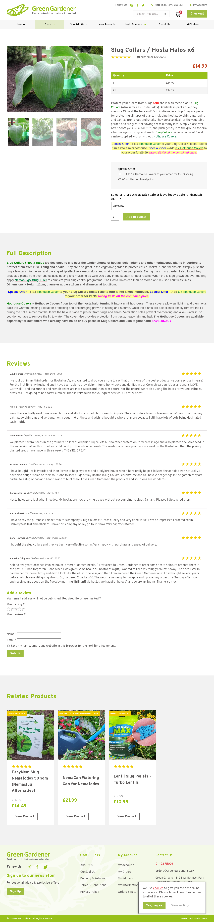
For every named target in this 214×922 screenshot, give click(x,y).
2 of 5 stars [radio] (11, 608)
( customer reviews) (151, 57)
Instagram (131, 5)
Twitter (142, 5)
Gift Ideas (193, 24)
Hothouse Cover (150, 143)
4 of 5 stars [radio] (19, 608)
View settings (180, 905)
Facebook (137, 5)
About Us (164, 24)
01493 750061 (174, 5)
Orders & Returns (129, 892)
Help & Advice (133, 24)
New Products (107, 24)
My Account (126, 865)
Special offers (78, 24)
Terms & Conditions (93, 885)
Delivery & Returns (92, 879)
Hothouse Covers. (165, 137)
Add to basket (136, 216)
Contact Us (87, 872)
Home (21, 24)
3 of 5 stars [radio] (15, 608)
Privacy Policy (89, 892)
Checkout (197, 14)
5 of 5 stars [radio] (22, 608)
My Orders (124, 872)
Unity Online (201, 918)
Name (12, 634)
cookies (158, 888)
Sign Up (15, 891)
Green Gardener (41, 10)
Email (12, 640)
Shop (48, 24)
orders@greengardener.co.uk (174, 871)
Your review (16, 615)
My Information (128, 885)
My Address (125, 879)
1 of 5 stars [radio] (8, 608)
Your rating (16, 604)
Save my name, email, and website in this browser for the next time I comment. (63, 646)
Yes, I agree (154, 905)
